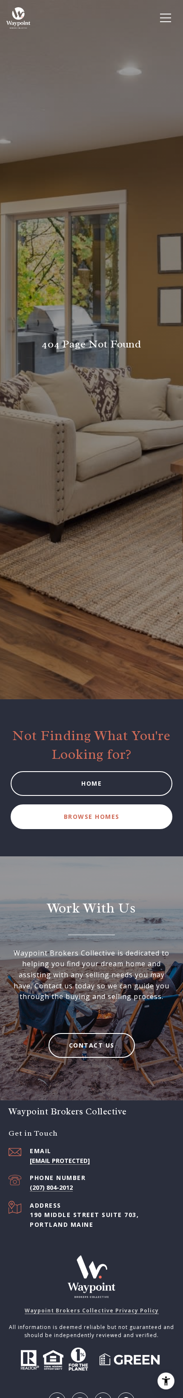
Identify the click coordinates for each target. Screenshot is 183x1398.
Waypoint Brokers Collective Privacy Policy (92, 1310)
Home (91, 783)
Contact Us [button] (91, 1045)
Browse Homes (92, 816)
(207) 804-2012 (51, 1187)
